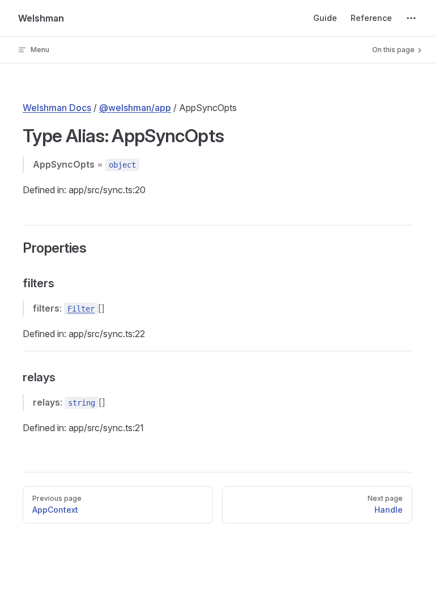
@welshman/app (135, 107)
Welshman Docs (57, 107)
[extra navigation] (411, 18)
